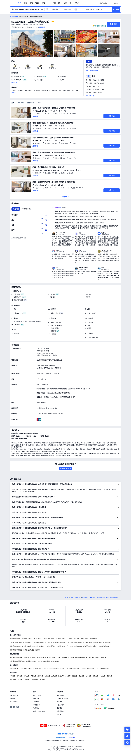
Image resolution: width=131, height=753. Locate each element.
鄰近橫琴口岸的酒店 (29, 657)
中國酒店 (77, 597)
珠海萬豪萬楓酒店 (38, 642)
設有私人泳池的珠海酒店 (73, 668)
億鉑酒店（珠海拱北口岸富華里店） (56, 642)
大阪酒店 (67, 676)
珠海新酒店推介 (14, 668)
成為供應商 (60, 711)
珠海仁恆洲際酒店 (62, 646)
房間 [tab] (12, 103)
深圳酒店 (12, 676)
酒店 (71, 597)
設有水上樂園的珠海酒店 (103, 668)
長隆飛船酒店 (94, 638)
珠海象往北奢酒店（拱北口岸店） (32, 638)
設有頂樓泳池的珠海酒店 (40, 668)
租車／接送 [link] (46, 3)
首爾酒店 (81, 676)
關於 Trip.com (37, 695)
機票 (25, 3)
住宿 (19, 3)
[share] (127, 736)
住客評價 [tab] (21, 103)
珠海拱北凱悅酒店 (73, 638)
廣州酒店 (40, 676)
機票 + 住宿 (67, 3)
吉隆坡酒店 (13, 680)
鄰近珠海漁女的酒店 (16, 657)
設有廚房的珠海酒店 (88, 668)
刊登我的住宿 (61, 705)
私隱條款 (36, 708)
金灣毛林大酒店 (51, 646)
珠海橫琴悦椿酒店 (15, 638)
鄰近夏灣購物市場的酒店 (17, 661)
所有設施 (14, 82)
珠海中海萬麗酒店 (49, 638)
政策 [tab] (39, 103)
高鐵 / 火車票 (34, 3)
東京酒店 (33, 676)
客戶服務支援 (14, 695)
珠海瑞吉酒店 (85, 638)
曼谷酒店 (61, 676)
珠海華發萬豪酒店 (15, 646)
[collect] (127, 729)
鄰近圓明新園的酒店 (81, 657)
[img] (32, 43)
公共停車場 (17, 294)
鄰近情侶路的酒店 (42, 657)
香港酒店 (19, 676)
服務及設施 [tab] (30, 103)
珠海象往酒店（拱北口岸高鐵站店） (20, 642)
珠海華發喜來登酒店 (16, 650)
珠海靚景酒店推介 (26, 668)
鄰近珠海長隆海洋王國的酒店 (97, 657)
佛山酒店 (109, 676)
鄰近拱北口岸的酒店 (68, 657)
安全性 (59, 714)
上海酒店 (54, 676)
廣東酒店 (85, 597)
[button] (83, 3)
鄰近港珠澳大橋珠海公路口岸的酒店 (49, 661)
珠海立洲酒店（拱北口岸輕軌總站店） (31, 21)
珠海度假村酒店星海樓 (75, 642)
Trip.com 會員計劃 (62, 698)
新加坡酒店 (35, 680)
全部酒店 (59, 708)
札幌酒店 (27, 680)
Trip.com (65, 597)
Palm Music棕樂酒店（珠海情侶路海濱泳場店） (84, 646)
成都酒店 (20, 680)
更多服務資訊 (14, 701)
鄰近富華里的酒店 (31, 661)
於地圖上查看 (90, 96)
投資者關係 (60, 695)
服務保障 (12, 698)
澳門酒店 (74, 676)
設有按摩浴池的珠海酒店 (56, 668)
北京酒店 (95, 676)
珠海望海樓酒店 (104, 646)
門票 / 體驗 (57, 3)
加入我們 (36, 701)
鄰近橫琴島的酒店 (54, 657)
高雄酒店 (43, 680)
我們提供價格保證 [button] (100, 26)
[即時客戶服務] (127, 742)
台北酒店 (47, 676)
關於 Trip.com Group (39, 711)
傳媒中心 (36, 698)
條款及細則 (36, 705)
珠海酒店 (92, 597)
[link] (103, 3)
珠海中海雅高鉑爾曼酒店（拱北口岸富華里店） (97, 642)
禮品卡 (77, 3)
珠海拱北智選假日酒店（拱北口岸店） (33, 646)
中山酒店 (102, 676)
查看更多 (14, 92)
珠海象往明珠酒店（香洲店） (32, 650)
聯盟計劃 (59, 701)
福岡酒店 (88, 676)
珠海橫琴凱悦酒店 (61, 638)
